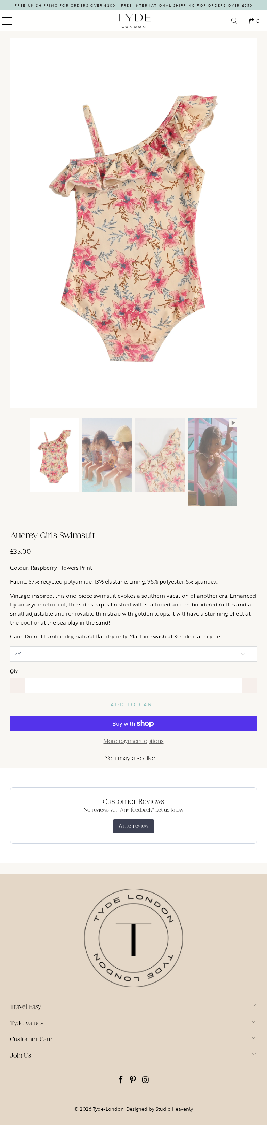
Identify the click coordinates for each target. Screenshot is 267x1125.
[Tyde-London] (133, 20)
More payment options (134, 741)
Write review (133, 826)
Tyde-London (108, 1108)
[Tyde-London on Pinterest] (133, 1080)
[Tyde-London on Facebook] (120, 1080)
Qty (14, 671)
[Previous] (15, 223)
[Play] (133, 223)
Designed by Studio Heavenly (159, 1108)
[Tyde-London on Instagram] (145, 1080)
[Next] (251, 223)
